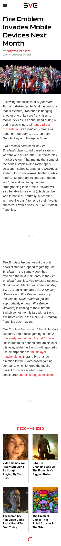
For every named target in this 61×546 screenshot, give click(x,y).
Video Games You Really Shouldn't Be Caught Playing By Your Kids (14, 471)
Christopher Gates (18, 51)
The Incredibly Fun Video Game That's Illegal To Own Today (13, 522)
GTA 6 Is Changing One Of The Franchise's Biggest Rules (44, 469)
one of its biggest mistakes (36, 374)
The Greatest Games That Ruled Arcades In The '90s (44, 522)
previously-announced (29, 338)
